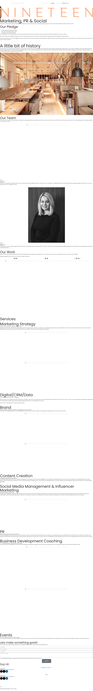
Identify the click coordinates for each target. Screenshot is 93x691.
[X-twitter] (82, 2)
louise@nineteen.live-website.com (7, 676)
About (48, 3)
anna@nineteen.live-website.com (7, 669)
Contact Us (65, 3)
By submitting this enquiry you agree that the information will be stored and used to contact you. (21, 658)
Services (58, 3)
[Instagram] (79, 2)
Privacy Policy (14, 688)
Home (43, 3)
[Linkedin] (73, 2)
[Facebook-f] (76, 2)
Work (52, 3)
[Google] (77, 4)
